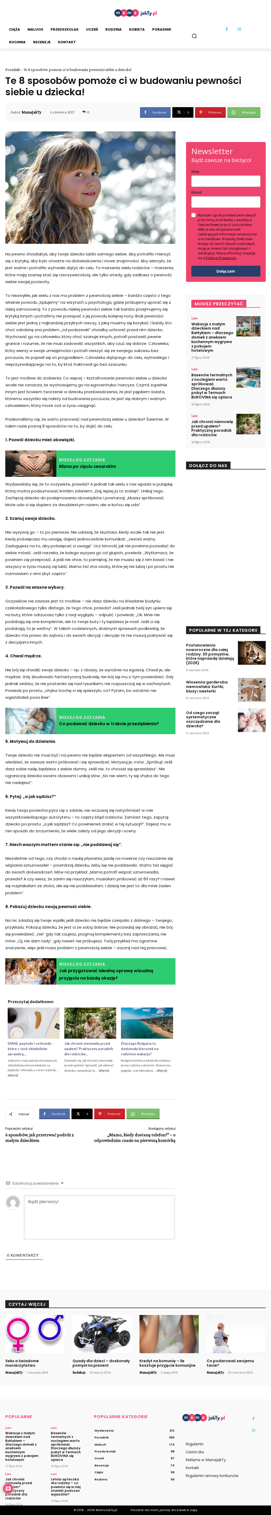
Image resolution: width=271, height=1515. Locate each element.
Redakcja (79, 1372)
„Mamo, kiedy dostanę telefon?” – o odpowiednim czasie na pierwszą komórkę (134, 1137)
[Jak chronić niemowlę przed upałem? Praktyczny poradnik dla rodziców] (248, 424)
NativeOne (90, 1083)
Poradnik (12, 70)
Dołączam (225, 271)
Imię (195, 171)
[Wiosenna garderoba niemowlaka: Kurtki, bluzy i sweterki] (252, 690)
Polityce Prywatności (221, 258)
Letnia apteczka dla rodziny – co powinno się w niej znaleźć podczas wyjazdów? (65, 1487)
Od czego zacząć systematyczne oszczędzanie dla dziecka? (203, 719)
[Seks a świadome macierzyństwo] (35, 1334)
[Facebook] (227, 30)
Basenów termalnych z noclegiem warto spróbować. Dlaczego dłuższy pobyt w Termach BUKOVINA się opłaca (211, 386)
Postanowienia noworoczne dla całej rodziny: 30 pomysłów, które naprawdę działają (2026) (210, 654)
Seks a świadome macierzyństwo (22, 1363)
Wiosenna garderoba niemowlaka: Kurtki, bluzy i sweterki (207, 687)
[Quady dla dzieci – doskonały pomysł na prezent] (102, 1334)
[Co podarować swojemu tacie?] (236, 1334)
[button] (194, 36)
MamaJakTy (31, 112)
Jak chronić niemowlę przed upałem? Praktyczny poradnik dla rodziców (212, 428)
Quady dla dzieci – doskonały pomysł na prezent (101, 1363)
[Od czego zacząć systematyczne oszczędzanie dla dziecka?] (252, 720)
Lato (194, 318)
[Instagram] (239, 30)
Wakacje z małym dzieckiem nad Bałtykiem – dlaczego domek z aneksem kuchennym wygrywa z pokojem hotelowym (212, 337)
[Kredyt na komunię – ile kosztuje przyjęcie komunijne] (169, 1334)
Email (196, 192)
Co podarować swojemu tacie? (230, 1363)
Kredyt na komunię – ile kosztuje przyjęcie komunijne (167, 1363)
